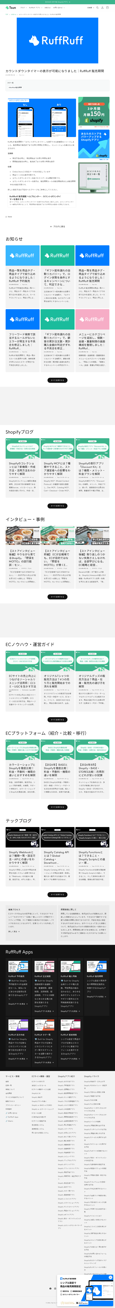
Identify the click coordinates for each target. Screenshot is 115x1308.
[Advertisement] (59, 406)
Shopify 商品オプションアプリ (68, 1211)
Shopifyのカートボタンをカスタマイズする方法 (95, 1109)
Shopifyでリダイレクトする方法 (95, 1129)
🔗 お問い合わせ (11, 1113)
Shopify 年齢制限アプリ (66, 1153)
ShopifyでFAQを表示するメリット (95, 1190)
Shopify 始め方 (37, 1097)
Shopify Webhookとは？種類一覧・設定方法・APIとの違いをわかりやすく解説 (22, 857)
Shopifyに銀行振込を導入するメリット (95, 1234)
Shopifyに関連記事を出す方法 (94, 1126)
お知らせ (13, 14)
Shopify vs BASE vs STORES (42, 1105)
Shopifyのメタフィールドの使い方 (95, 1268)
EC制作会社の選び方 (39, 1117)
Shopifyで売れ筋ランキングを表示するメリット (95, 1203)
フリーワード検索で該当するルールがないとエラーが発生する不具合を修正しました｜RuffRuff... (22, 341)
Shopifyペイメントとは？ (93, 1216)
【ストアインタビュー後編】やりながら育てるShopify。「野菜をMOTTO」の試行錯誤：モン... (22, 558)
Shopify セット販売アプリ (67, 1097)
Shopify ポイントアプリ (66, 1164)
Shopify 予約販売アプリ (66, 1085)
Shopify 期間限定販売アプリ (68, 1117)
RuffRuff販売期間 (15, 88)
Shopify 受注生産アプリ (66, 1183)
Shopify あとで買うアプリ (67, 1137)
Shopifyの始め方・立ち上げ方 (94, 1082)
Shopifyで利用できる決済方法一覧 (95, 1210)
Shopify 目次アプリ (65, 1187)
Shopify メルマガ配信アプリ (68, 1105)
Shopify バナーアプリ (65, 1129)
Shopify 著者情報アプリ (66, 1195)
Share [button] (10, 217)
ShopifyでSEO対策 (90, 1100)
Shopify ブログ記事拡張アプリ (68, 1101)
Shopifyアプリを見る (16, 1004)
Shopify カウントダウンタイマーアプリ (70, 1226)
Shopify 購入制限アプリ (66, 1141)
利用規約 (9, 1109)
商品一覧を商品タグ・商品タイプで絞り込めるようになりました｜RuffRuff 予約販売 (22, 276)
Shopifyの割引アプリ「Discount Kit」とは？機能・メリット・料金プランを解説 (92, 469)
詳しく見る (12, 931)
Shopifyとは (36, 1093)
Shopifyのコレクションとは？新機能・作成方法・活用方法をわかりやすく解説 (22, 469)
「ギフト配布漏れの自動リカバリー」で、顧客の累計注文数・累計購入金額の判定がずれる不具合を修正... (57, 341)
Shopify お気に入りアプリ (67, 1133)
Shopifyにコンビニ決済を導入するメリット (95, 1228)
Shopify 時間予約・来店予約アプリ (69, 1177)
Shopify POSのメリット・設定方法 (95, 1086)
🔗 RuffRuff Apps (12, 1117)
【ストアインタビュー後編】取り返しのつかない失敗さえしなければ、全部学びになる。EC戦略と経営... (92, 558)
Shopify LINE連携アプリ (66, 1109)
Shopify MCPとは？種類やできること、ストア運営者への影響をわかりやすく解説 (57, 469)
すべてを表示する (57, 380)
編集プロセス (10, 1101)
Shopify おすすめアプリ (66, 1082)
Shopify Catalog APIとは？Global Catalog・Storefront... (56, 857)
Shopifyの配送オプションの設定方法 (95, 1169)
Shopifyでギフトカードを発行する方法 (95, 1145)
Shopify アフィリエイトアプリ (68, 1168)
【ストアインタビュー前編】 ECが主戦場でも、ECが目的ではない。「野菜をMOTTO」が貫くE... (57, 558)
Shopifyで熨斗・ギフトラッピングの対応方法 (95, 1159)
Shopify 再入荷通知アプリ (67, 1125)
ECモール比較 (36, 1113)
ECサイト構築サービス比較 (41, 1089)
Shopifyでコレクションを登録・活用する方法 (95, 1183)
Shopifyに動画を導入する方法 (94, 1133)
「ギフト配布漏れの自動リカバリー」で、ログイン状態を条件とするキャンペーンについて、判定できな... (57, 277)
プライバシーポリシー (13, 1105)
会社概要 (9, 1093)
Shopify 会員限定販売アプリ (68, 1121)
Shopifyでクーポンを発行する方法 (95, 1138)
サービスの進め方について (15, 1097)
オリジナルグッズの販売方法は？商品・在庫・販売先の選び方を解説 (92, 681)
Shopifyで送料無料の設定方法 (94, 1164)
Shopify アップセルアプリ (67, 1160)
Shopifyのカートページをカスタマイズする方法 (95, 1116)
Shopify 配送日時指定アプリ (68, 1113)
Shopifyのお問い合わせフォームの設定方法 (95, 1255)
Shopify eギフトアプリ (66, 1215)
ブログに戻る (59, 226)
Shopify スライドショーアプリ (68, 1203)
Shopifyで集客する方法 (92, 1096)
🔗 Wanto (9, 1121)
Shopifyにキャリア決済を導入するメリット (95, 1241)
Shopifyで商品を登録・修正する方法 (95, 1176)
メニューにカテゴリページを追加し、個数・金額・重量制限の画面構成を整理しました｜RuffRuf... (92, 341)
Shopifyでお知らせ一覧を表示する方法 (95, 1248)
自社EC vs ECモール (39, 1085)
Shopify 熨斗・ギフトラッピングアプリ (69, 1220)
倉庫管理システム (38, 1129)
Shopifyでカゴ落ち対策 (92, 1104)
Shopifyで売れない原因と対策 (94, 1092)
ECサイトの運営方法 (39, 1121)
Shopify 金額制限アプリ (66, 1149)
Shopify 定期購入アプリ (66, 1089)
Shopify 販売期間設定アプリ (68, 1093)
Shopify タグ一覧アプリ (66, 1191)
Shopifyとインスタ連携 (92, 1122)
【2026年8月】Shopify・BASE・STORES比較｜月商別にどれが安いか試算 (91, 770)
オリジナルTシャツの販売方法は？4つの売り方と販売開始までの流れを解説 (57, 681)
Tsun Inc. (53, 1303)
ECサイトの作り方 (38, 1082)
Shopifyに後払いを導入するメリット (95, 1221)
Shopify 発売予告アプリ (66, 1172)
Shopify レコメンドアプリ (67, 1199)
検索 (7, 1082)
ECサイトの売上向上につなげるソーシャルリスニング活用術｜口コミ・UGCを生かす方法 (22, 681)
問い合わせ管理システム (40, 1133)
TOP (7, 14)
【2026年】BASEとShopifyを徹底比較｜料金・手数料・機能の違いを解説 (57, 770)
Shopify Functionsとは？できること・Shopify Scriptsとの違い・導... (92, 857)
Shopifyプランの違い (39, 1101)
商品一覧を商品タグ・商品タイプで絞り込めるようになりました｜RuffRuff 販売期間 (92, 276)
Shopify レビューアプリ (66, 1156)
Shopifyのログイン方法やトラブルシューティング (95, 1261)
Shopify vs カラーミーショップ (43, 1109)
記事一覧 (9, 1085)
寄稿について (10, 1089)
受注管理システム (38, 1125)
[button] (23, 7)
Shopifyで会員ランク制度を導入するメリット (95, 1197)
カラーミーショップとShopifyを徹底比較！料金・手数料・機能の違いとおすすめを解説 (22, 770)
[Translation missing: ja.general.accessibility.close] (110, 1277)
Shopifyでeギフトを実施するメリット (95, 1152)
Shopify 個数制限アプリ (66, 1145)
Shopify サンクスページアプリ (68, 1207)
